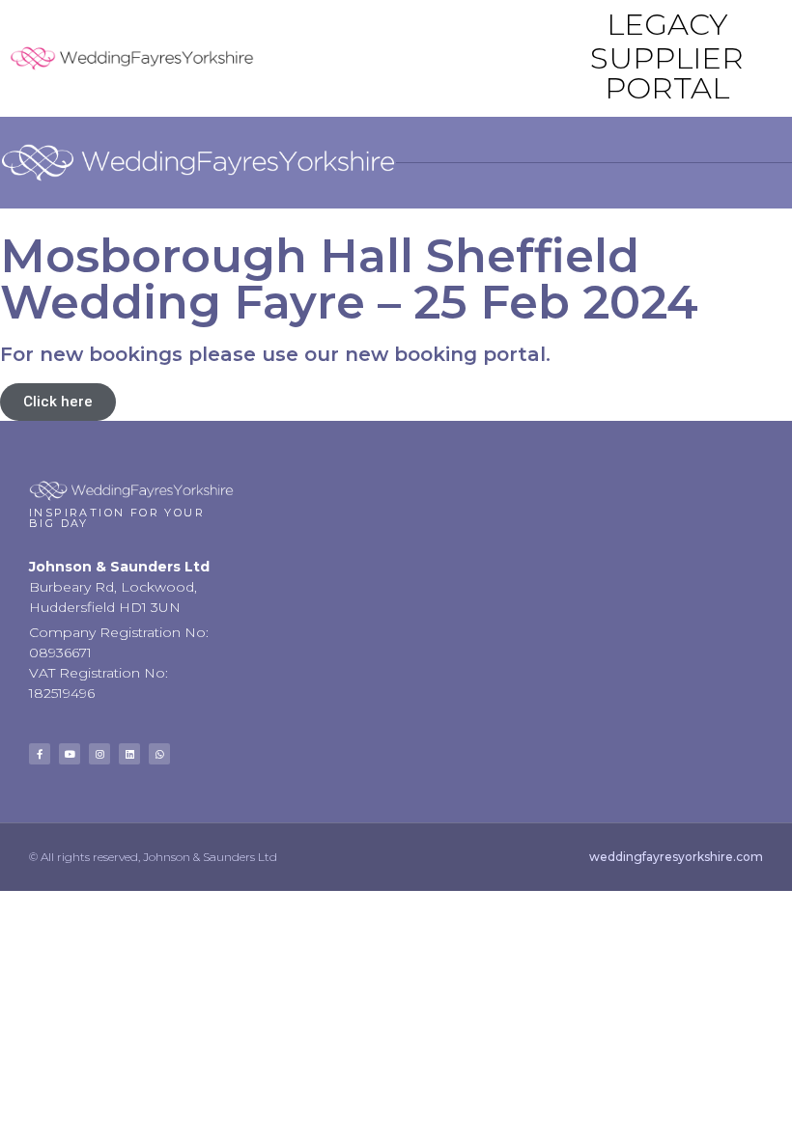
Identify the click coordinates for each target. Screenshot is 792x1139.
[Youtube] (69, 753)
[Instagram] (99, 753)
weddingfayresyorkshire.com (676, 856)
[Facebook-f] (39, 753)
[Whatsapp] (159, 753)
